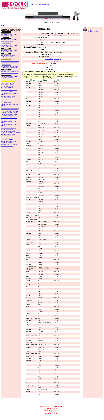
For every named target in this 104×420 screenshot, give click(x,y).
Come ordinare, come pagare (53, 59)
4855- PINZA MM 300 (6, 100)
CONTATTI (52, 415)
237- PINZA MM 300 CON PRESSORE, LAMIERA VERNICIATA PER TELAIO (9, 112)
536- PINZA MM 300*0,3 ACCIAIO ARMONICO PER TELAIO (8, 139)
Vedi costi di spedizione (52, 61)
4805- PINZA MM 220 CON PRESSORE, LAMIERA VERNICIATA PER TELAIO (10, 72)
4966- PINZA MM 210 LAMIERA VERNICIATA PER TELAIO (8, 56)
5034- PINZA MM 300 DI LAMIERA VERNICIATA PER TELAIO (9, 115)
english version (93, 31)
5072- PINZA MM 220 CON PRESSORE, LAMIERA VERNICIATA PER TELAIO (10, 67)
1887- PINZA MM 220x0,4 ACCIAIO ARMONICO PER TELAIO (9, 90)
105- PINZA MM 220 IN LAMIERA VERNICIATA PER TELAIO (8, 84)
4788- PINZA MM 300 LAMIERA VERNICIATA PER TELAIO (8, 135)
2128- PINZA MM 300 (6, 102)
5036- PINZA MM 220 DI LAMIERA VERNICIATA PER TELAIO (9, 77)
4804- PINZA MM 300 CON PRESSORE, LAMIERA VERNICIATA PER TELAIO (10, 108)
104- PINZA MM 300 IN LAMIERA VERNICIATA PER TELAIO (8, 128)
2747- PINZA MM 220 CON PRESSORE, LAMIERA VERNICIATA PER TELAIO (10, 61)
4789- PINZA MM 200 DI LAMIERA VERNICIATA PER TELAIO (9, 51)
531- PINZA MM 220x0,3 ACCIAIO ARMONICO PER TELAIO (8, 87)
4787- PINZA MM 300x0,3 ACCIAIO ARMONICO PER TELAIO (9, 145)
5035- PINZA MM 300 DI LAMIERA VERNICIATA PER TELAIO (9, 118)
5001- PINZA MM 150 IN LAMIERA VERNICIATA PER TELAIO (9, 46)
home (2, 25)
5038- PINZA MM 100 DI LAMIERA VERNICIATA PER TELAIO (9, 35)
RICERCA (31, 4)
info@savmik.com (44, 4)
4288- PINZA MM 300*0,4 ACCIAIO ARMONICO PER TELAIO (9, 142)
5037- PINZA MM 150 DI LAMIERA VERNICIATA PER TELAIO (9, 40)
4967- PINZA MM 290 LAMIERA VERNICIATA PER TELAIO (8, 97)
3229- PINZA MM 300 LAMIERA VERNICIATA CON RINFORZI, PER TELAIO (11, 132)
